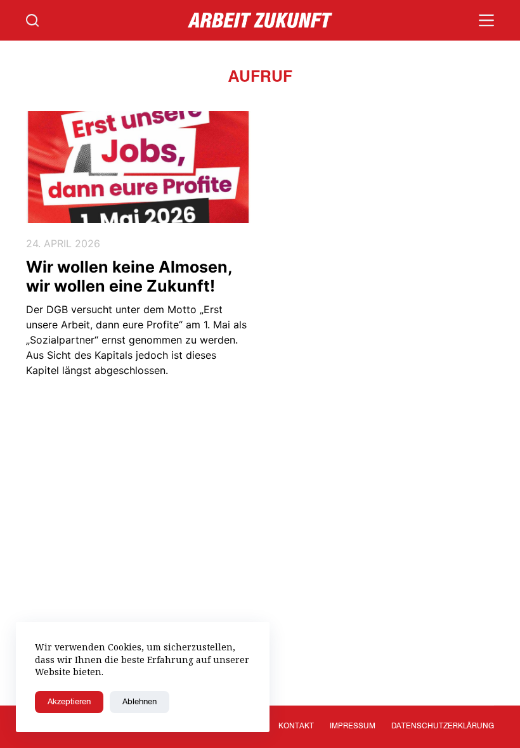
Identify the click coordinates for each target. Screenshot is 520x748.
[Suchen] (32, 20)
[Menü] (486, 20)
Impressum (352, 726)
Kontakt (296, 726)
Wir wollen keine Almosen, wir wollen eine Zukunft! (129, 276)
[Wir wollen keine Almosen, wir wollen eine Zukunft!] (138, 167)
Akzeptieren (69, 702)
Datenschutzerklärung (442, 726)
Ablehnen (139, 702)
